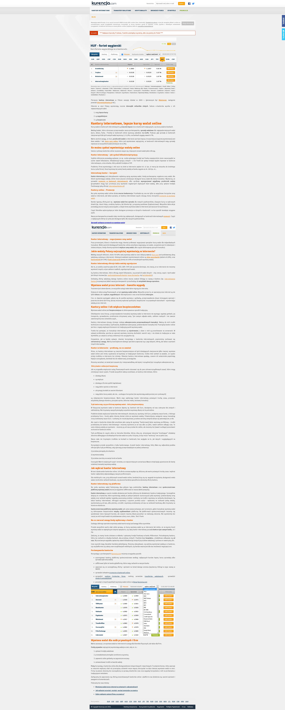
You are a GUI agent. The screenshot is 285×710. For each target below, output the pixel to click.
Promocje (184, 10)
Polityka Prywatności (173, 707)
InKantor (93, 90)
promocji (167, 216)
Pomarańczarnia (153, 88)
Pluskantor (102, 95)
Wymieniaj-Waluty (143, 93)
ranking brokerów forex (115, 576)
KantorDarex (133, 93)
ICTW (111, 88)
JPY (152, 59)
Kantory (104, 54)
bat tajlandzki (147, 275)
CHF (109, 59)
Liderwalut (105, 88)
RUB (119, 59)
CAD (147, 59)
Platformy (114, 54)
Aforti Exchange (101, 93)
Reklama (190, 707)
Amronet (153, 90)
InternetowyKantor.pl (104, 103)
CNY (173, 59)
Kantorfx (167, 90)
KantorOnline (117, 88)
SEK (130, 59)
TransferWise (145, 90)
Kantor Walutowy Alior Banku (138, 88)
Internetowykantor (102, 81)
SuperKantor (125, 93)
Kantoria (98, 88)
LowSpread (125, 88)
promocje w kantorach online (119, 573)
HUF (162, 59)
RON (167, 59)
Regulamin (160, 707)
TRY (157, 59)
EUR (92, 59)
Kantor (172, 93)
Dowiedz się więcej (151, 22)
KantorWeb (108, 90)
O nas (184, 707)
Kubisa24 (118, 93)
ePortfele (172, 10)
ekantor (167, 93)
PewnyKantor (110, 93)
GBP (98, 59)
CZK (114, 59)
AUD (141, 59)
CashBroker (160, 90)
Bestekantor (153, 93)
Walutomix (123, 90)
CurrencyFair (137, 90)
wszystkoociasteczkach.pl (145, 26)
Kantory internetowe (101, 10)
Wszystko (94, 54)
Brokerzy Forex (157, 10)
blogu (135, 582)
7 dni (169, 44)
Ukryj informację (187, 23)
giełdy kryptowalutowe (103, 578)
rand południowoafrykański (117, 275)
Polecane (127, 54)
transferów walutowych (154, 576)
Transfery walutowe (122, 10)
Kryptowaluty (141, 10)
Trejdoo (98, 72)
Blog (94, 17)
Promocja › (169, 83)
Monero (130, 90)
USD (103, 59)
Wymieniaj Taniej (169, 88)
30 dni (173, 44)
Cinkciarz (147, 86)
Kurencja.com (116, 554)
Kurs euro (155, 255)
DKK (135, 59)
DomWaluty (99, 69)
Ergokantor (161, 93)
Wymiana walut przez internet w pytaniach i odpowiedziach (116, 687)
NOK (125, 59)
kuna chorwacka (133, 275)
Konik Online (166, 86)
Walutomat (99, 76)
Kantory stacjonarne (130, 707)
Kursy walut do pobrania (147, 707)
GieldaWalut (94, 95)
